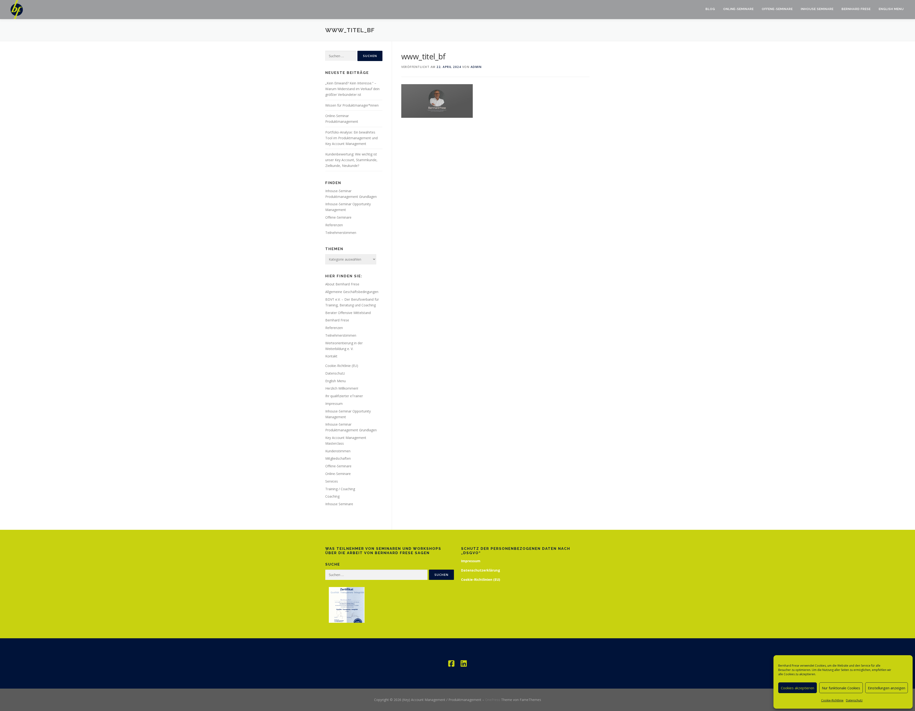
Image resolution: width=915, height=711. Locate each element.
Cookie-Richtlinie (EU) (341, 365)
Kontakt (331, 356)
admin (476, 67)
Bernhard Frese (856, 9)
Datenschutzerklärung (480, 570)
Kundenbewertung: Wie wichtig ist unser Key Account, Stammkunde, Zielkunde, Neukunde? (351, 160)
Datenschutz (854, 700)
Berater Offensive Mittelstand (348, 312)
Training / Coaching (340, 489)
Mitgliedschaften (338, 458)
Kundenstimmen (338, 451)
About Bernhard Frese (342, 284)
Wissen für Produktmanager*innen (352, 105)
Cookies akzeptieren (797, 687)
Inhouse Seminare (817, 9)
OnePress (492, 699)
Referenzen (334, 225)
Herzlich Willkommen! (341, 388)
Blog (710, 9)
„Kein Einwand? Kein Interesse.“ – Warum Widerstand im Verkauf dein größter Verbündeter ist (352, 89)
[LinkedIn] (464, 663)
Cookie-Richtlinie (832, 700)
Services (331, 481)
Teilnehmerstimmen (340, 232)
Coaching (332, 496)
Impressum (334, 403)
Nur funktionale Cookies (841, 687)
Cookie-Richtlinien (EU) (480, 579)
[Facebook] (451, 663)
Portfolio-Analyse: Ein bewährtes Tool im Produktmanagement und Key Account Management (351, 138)
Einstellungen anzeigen (886, 687)
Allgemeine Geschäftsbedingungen (351, 291)
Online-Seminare (738, 9)
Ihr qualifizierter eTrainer (344, 396)
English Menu (891, 9)
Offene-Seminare (777, 9)
